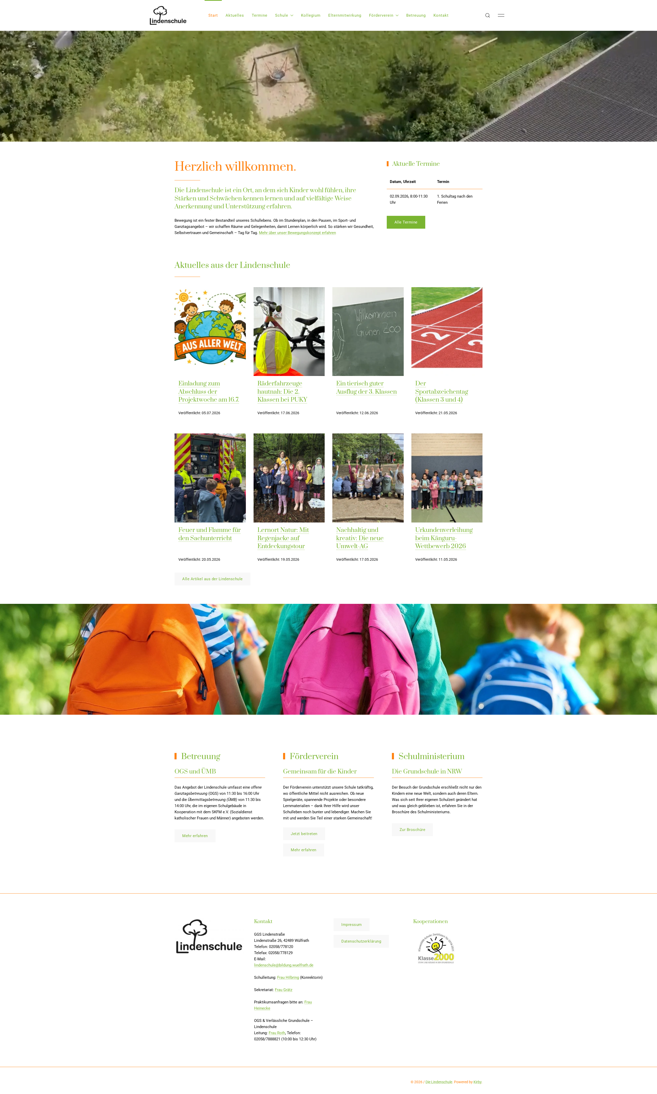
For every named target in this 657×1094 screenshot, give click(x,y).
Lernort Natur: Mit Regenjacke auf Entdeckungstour (283, 538)
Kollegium (311, 15)
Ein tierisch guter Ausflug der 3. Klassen (366, 388)
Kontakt (441, 15)
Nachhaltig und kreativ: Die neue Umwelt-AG (360, 538)
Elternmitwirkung (344, 15)
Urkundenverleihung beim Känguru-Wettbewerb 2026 (444, 538)
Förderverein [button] (381, 15)
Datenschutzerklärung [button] (361, 941)
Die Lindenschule (439, 1082)
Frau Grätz (283, 989)
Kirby (477, 1082)
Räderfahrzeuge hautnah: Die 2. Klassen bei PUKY (282, 392)
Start (213, 15)
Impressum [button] (351, 924)
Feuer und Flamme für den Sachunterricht (209, 534)
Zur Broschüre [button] (413, 829)
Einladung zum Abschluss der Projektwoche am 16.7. (208, 392)
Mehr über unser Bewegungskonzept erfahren (297, 232)
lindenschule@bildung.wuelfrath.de (283, 965)
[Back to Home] (168, 15)
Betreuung (416, 15)
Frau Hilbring (288, 977)
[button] (487, 15)
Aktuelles (235, 15)
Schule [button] (281, 15)
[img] (210, 331)
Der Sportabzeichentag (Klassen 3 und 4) (441, 392)
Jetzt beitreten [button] (304, 833)
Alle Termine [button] (406, 222)
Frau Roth (277, 1033)
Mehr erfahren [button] (195, 836)
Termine (259, 15)
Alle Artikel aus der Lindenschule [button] (212, 579)
